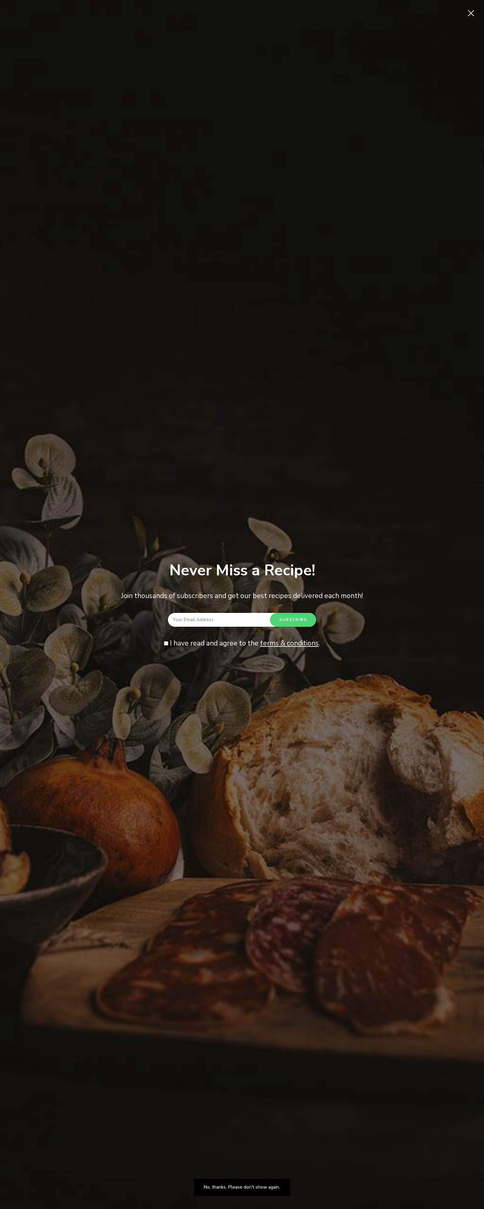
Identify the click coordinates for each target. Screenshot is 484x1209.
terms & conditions (289, 643)
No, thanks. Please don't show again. (242, 1187)
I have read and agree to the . (244, 643)
